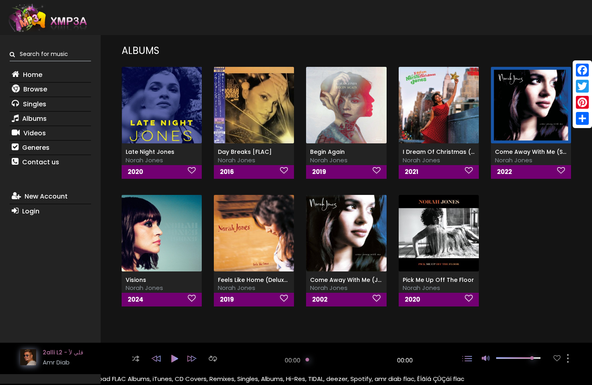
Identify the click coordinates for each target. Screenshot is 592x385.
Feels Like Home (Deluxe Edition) (264, 280)
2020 (135, 172)
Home (31, 74)
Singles (33, 104)
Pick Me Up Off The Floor (438, 280)
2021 (411, 172)
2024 (135, 299)
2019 (319, 172)
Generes (35, 147)
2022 (504, 172)
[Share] (582, 118)
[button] (135, 358)
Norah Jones (144, 160)
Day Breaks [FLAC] (245, 152)
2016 (227, 172)
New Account (45, 196)
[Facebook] (582, 70)
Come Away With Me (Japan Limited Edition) (374, 280)
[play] (557, 358)
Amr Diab (56, 362)
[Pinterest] (582, 102)
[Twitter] (582, 86)
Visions (136, 280)
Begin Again (327, 152)
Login (30, 211)
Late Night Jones (150, 152)
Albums (34, 118)
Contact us (40, 162)
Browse (34, 89)
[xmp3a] (47, 17)
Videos (34, 133)
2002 (319, 299)
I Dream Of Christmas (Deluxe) (448, 152)
